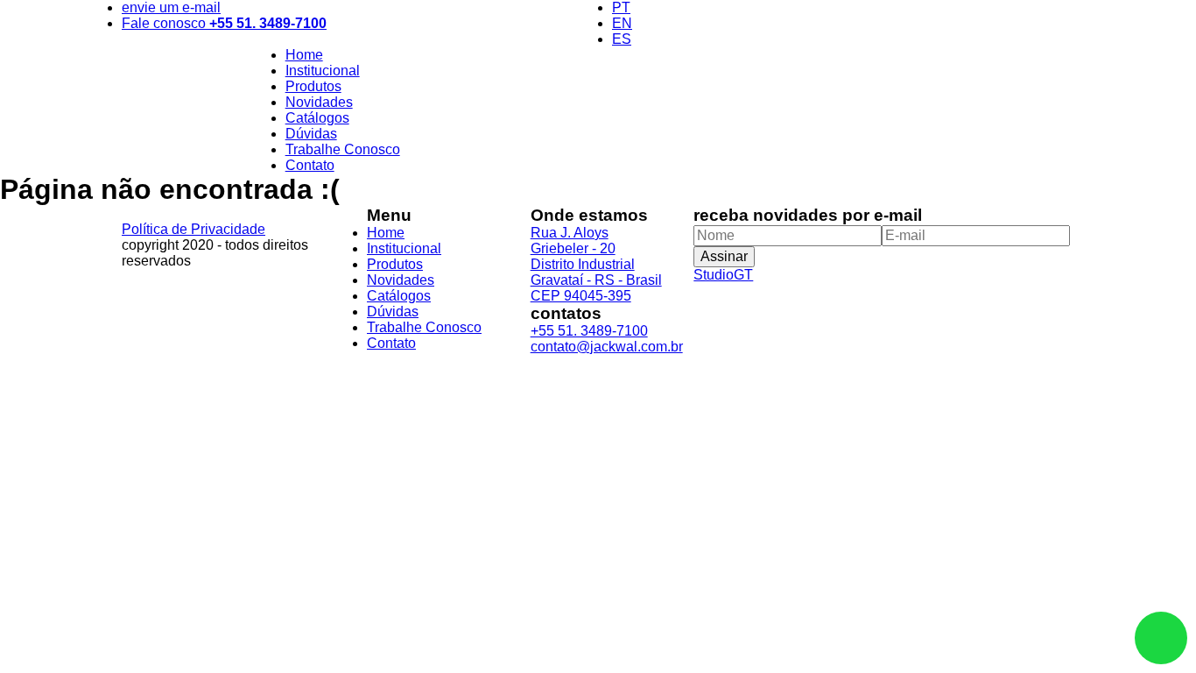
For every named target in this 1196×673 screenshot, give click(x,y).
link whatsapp (1161, 638)
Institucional (322, 70)
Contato (309, 165)
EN (622, 23)
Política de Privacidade (193, 229)
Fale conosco (224, 23)
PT (621, 7)
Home (304, 54)
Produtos (313, 86)
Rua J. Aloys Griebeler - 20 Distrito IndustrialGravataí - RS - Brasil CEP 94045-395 (596, 264)
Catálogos (317, 117)
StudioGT (723, 274)
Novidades (319, 102)
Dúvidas (311, 133)
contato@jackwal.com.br (607, 346)
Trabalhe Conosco (342, 149)
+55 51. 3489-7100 (589, 330)
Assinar (724, 256)
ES (621, 39)
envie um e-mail (171, 7)
